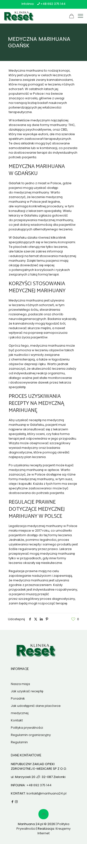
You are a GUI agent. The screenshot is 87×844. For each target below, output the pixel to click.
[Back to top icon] (43, 814)
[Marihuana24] (18, 16)
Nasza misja (20, 684)
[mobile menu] (80, 16)
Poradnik (18, 698)
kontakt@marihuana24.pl (46, 793)
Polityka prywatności (27, 727)
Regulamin (19, 742)
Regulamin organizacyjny (31, 735)
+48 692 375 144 (52, 3)
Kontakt (17, 720)
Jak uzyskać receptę (27, 691)
